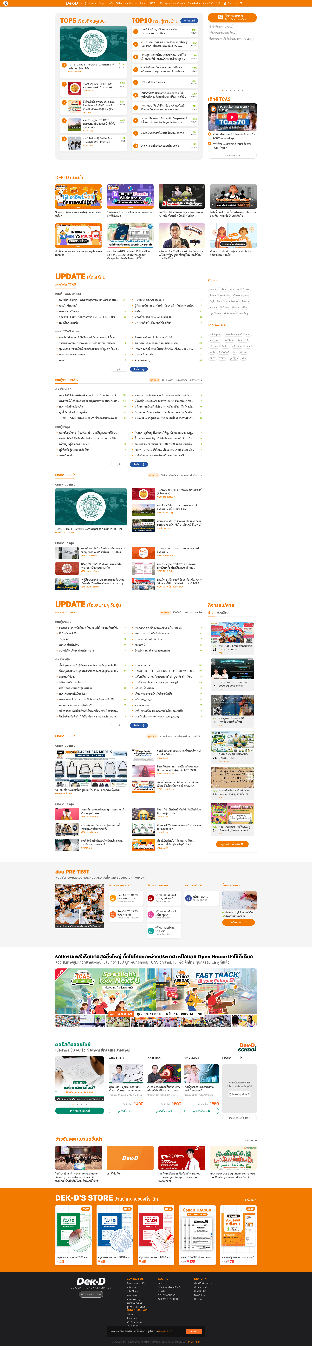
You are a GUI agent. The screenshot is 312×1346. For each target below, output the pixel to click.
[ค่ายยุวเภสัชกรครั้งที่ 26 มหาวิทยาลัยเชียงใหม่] (232, 706)
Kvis (235, 352)
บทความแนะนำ (65, 736)
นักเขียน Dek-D (134, 1322)
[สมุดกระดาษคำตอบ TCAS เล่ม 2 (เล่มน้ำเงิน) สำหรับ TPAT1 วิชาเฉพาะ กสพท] (115, 1229)
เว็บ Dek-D (132, 1314)
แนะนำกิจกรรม (163, 528)
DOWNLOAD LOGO (91, 1294)
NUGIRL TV (200, 1291)
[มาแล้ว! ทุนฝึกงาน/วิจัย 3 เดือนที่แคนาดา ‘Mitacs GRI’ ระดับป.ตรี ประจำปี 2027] (143, 584)
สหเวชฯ (213, 307)
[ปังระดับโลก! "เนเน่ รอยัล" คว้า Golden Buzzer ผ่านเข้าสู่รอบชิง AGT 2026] (143, 771)
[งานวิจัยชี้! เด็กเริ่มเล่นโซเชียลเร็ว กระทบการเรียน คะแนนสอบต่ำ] (67, 845)
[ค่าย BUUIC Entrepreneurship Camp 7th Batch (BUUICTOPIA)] (232, 633)
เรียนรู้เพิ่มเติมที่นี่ (165, 1331)
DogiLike (198, 1299)
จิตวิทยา (224, 307)
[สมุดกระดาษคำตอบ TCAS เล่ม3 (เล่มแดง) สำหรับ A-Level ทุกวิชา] (156, 1229)
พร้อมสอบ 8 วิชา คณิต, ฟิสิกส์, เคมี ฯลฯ (125, 1095)
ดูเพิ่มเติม (250, 1140)
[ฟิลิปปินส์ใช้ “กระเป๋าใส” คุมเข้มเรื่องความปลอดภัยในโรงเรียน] (91, 768)
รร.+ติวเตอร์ (167, 380)
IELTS (212, 358)
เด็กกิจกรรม (196, 475)
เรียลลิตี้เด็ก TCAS (203, 1283)
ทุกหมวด (154, 380)
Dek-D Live (199, 1295)
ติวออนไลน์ (208, 3)
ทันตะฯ (245, 301)
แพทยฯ (212, 289)
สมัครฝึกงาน (133, 1291)
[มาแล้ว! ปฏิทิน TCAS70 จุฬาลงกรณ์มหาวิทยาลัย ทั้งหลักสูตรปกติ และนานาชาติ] (143, 568)
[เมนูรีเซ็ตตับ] (130, 1158)
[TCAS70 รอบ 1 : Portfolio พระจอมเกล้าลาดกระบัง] (143, 553)
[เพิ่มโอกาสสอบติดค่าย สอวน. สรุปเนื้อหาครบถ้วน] (201, 1073)
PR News (87, 112)
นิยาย (92, 3)
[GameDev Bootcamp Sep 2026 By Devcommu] (232, 670)
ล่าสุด (211, 612)
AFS (243, 358)
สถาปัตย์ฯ (225, 295)
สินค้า (218, 3)
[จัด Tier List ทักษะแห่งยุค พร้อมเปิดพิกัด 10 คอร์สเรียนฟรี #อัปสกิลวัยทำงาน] (182, 196)
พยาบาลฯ (234, 289)
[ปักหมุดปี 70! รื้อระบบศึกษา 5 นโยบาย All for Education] (143, 829)
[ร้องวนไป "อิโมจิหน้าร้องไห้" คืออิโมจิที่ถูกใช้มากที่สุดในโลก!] (143, 814)
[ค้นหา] (241, 3)
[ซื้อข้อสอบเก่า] (239, 900)
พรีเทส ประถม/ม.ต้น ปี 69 (222, 32)
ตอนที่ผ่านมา (231, 155)
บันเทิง (198, 612)
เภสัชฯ (223, 289)
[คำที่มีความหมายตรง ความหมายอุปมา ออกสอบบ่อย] (78, 235)
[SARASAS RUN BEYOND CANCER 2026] (232, 742)
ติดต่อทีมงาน (133, 1295)
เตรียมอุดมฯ (215, 334)
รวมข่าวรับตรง (74, 72)
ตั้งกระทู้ (190, 20)
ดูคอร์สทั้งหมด (125, 1111)
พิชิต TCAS (116, 1058)
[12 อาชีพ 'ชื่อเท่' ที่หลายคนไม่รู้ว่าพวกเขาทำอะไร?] (78, 196)
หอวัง (212, 352)
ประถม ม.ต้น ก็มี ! (158, 885)
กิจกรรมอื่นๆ (224, 761)
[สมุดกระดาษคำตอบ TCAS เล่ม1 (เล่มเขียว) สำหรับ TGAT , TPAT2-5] (73, 1229)
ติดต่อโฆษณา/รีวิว (136, 1283)
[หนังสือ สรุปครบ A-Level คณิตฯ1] (238, 1229)
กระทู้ (83, 3)
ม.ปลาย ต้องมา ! (120, 885)
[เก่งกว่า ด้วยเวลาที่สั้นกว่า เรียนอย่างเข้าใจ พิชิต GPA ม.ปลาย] (164, 1073)
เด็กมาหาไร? (200, 1287)
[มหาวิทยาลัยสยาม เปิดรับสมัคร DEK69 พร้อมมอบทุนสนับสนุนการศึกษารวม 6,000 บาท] (181, 1158)
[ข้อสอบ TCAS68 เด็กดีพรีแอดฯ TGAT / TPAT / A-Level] (197, 1229)
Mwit (248, 334)
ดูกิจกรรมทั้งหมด (231, 844)
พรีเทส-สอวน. (193, 885)
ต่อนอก (142, 3)
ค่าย (220, 653)
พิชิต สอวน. (192, 1058)
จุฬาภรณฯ (237, 346)
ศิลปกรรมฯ (229, 313)
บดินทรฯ (213, 346)
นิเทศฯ (235, 307)
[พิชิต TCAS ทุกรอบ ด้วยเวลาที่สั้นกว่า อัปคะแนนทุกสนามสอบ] (126, 1073)
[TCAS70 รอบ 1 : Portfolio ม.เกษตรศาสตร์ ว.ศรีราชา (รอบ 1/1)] (93, 43)
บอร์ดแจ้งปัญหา (135, 1299)
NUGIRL (153, 3)
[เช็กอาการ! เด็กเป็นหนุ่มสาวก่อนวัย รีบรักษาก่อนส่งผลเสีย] (233, 235)
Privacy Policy (193, 1342)
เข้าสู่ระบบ (231, 3)
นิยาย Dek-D (133, 1318)
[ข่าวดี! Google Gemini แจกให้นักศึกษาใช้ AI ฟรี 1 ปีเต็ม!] (143, 755)
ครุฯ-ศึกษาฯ (232, 301)
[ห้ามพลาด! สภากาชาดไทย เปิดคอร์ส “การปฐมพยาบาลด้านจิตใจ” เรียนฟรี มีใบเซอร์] (143, 525)
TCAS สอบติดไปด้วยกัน (170, 1287)
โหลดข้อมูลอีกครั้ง (240, 1094)
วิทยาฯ (212, 295)
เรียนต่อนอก (182, 380)
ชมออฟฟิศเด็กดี (134, 1303)
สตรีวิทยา (229, 340)
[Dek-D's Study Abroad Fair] (206, 997)
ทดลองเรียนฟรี (81, 1111)
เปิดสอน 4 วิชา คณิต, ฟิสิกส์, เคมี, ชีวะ (163, 1095)
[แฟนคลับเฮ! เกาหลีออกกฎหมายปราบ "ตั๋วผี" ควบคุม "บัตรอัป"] (67, 814)
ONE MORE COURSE (168, 1299)
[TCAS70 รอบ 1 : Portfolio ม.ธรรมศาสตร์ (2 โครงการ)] (74, 88)
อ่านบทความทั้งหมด (238, 1118)
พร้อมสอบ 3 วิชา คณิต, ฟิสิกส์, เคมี (198, 1095)
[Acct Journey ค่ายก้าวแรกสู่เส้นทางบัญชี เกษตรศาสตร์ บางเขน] (232, 814)
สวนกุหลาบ (215, 340)
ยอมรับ (194, 1331)
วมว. (248, 346)
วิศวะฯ (246, 289)
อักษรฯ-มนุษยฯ (241, 295)
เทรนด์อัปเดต (165, 736)
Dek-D (161, 1283)
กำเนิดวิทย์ (223, 352)
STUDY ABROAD (167, 1295)
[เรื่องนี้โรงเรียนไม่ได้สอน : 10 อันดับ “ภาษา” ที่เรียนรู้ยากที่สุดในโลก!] (143, 845)
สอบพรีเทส (178, 3)
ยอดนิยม (223, 612)
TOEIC (222, 358)
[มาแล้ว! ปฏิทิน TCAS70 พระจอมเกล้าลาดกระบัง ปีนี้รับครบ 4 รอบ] (74, 124)
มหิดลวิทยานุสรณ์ (233, 334)
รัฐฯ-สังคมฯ (215, 313)
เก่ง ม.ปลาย (154, 1058)
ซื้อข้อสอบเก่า (231, 885)
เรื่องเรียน (173, 475)
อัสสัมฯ (225, 346)
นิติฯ (244, 307)
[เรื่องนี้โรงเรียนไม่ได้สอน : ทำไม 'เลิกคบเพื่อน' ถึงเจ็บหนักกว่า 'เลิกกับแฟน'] (143, 786)
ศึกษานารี (243, 340)
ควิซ (111, 3)
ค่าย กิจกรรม (130, 3)
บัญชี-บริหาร (215, 301)
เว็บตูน (102, 3)
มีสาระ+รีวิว (196, 380)
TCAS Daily (88, 131)
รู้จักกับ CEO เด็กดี (136, 1306)
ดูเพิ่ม (119, 369)
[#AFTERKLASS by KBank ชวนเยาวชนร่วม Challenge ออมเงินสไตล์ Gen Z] (233, 1158)
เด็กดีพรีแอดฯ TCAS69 (220, 26)
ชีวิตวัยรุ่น (164, 3)
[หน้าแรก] (72, 3)
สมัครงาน (131, 1287)
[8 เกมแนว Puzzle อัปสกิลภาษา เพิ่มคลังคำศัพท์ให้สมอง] (130, 196)
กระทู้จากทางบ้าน (66, 612)
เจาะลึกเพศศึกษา (183, 736)
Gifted (243, 352)
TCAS (119, 3)
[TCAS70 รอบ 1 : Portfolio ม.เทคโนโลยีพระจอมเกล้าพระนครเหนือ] (67, 568)
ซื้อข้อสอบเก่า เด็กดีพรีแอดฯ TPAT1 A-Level (230, 38)
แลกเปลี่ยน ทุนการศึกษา (173, 587)
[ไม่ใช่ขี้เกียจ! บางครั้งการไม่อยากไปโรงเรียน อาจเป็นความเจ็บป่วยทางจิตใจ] (233, 196)
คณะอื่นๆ (243, 313)
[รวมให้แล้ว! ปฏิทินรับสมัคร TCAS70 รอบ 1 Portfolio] (74, 143)
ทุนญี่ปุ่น (233, 358)
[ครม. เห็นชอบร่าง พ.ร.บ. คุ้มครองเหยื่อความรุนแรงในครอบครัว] (67, 829)
